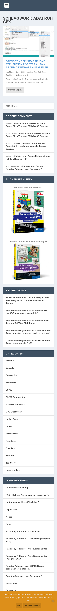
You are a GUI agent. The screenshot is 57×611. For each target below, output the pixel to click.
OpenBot (37, 72)
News (8, 524)
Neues (9, 517)
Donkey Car (11, 375)
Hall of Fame (12, 419)
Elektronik (11, 382)
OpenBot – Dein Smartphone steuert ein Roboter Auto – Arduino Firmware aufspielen (27, 64)
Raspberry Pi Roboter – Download (23, 531)
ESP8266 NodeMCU (15, 404)
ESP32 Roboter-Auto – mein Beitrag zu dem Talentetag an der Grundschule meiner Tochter (27, 300)
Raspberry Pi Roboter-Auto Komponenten (27, 549)
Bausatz (10, 368)
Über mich (11, 591)
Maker (11, 72)
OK (18, 605)
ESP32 (9, 390)
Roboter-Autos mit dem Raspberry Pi (24, 576)
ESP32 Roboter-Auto (16, 397)
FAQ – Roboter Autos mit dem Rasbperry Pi (27, 495)
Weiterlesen (15, 90)
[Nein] (53, 601)
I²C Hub (9, 426)
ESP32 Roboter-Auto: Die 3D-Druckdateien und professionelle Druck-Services (26, 146)
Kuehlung (11, 441)
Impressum (11, 509)
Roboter (45, 72)
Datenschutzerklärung (17, 487)
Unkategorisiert (13, 470)
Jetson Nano (12, 433)
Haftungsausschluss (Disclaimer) (22, 502)
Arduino (30, 72)
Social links (11, 583)
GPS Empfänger (13, 412)
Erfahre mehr (32, 605)
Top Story (9, 75)
